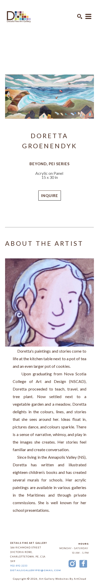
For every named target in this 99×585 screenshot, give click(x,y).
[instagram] (72, 564)
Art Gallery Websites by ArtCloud (62, 578)
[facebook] (83, 564)
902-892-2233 (18, 565)
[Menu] (88, 16)
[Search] (79, 16)
